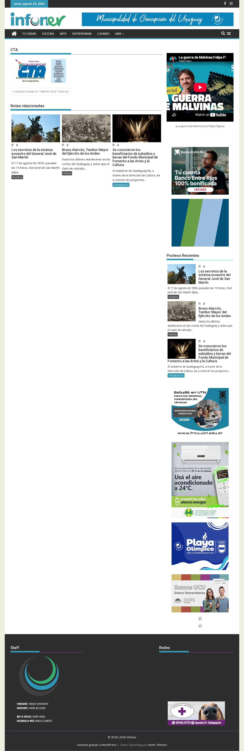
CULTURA (48, 33)
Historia (67, 173)
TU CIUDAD (29, 33)
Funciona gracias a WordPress (96, 745)
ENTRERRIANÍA (82, 33)
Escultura (17, 177)
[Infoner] (14, 33)
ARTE (63, 33)
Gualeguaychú (121, 184)
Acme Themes (157, 745)
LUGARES (103, 33)
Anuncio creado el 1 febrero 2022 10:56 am (42, 91)
